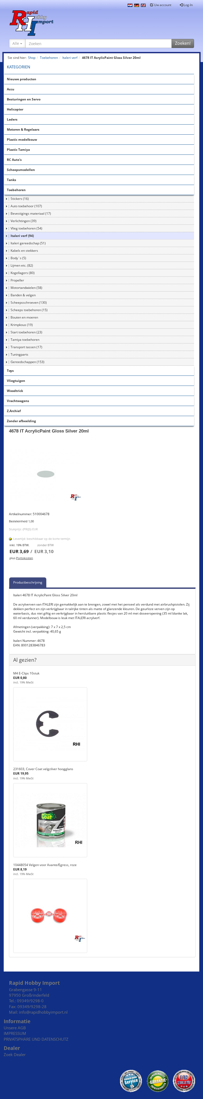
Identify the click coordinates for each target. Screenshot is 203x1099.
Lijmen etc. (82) (22, 265)
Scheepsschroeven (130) (29, 302)
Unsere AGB (15, 1027)
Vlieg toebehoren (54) (26, 228)
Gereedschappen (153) (27, 362)
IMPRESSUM (15, 1033)
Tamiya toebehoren (25, 339)
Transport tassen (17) (26, 347)
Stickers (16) (20, 198)
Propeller (17, 280)
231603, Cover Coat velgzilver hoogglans (43, 769)
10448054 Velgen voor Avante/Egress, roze (45, 865)
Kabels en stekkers (24, 250)
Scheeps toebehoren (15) (29, 310)
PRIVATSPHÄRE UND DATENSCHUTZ (36, 1039)
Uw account (162, 5)
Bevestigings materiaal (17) (31, 213)
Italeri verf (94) (22, 235)
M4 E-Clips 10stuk (26, 673)
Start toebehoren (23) (26, 332)
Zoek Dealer (15, 1054)
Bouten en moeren (24, 317)
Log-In (188, 5)
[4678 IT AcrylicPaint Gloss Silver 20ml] (102, 474)
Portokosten (24, 558)
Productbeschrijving (27, 582)
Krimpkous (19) (22, 325)
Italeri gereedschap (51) (28, 243)
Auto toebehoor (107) (26, 206)
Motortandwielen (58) (26, 287)
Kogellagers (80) (23, 273)
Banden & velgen (23, 295)
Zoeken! (183, 43)
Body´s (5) (18, 258)
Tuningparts (19, 354)
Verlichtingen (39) (23, 221)
